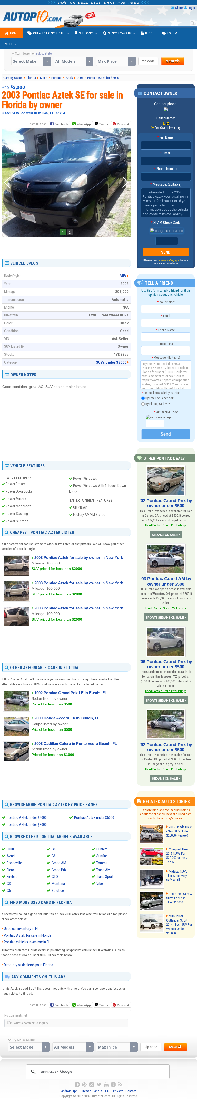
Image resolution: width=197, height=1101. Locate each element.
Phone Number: (165, 169)
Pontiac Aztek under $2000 (27, 817)
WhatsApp (84, 124)
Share (179, 8)
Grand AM (59, 863)
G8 (54, 856)
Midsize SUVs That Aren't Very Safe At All (176, 876)
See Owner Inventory (167, 128)
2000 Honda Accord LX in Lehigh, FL (67, 718)
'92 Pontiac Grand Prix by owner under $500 (166, 747)
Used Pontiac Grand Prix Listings (165, 525)
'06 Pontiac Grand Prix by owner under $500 (166, 664)
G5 (9, 890)
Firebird (12, 876)
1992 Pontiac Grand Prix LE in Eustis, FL (70, 693)
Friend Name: (165, 330)
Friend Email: (165, 344)
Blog (149, 33)
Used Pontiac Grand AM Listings (165, 608)
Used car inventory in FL (21, 928)
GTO (55, 876)
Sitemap (86, 1091)
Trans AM (103, 869)
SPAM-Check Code (166, 222)
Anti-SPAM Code (166, 412)
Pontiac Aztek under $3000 (27, 824)
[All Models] (73, 61)
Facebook (61, 124)
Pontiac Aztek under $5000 (94, 817)
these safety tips (169, 260)
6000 (10, 849)
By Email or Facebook (159, 398)
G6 (54, 849)
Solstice (58, 890)
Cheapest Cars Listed (49, 33)
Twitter (103, 124)
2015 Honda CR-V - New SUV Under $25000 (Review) (179, 831)
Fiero (10, 869)
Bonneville (14, 863)
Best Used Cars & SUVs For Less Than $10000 (179, 898)
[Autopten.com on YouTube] (106, 1085)
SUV (123, 276)
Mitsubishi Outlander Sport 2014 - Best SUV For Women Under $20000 (179, 924)
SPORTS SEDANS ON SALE (165, 617)
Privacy (118, 1091)
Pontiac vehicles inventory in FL (27, 942)
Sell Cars (86, 33)
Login (191, 8)
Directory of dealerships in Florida (28, 964)
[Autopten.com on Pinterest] (84, 1085)
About (98, 1091)
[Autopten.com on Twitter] (98, 1085)
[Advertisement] (66, 245)
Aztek (11, 856)
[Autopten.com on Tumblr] (113, 1085)
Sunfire (101, 856)
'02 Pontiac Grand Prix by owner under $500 (166, 503)
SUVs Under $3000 (111, 362)
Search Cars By (120, 33)
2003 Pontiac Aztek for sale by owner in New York (78, 557)
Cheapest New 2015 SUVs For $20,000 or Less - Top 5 (177, 855)
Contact (130, 1091)
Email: (165, 153)
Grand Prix (59, 869)
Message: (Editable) (165, 184)
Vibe (99, 883)
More (9, 44)
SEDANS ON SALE (165, 535)
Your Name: (166, 302)
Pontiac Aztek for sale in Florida (27, 935)
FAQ (107, 1091)
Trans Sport (104, 876)
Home (14, 33)
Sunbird (101, 849)
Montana (58, 883)
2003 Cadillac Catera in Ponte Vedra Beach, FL (75, 743)
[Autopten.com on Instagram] (91, 1085)
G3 (9, 883)
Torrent (101, 863)
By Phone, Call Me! (157, 404)
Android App (69, 1091)
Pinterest (123, 124)
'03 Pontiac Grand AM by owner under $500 (165, 581)
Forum (172, 33)
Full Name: (165, 137)
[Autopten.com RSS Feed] (120, 1085)
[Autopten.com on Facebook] (77, 1085)
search (173, 61)
